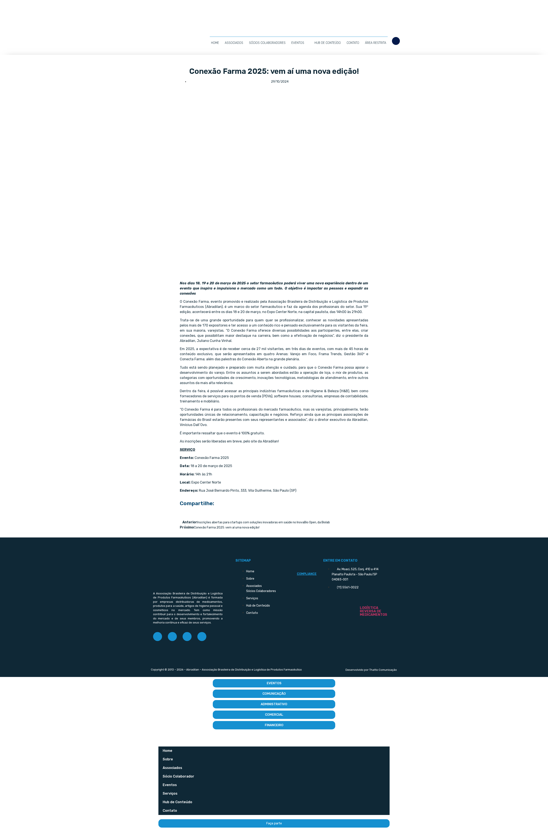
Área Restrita (375, 43)
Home (215, 43)
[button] (396, 41)
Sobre (168, 759)
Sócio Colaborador (178, 776)
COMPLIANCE (307, 574)
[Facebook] (157, 636)
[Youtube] (201, 636)
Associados (234, 43)
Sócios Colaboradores (267, 43)
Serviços (170, 793)
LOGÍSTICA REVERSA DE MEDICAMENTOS (373, 611)
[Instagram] (172, 636)
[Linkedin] (187, 636)
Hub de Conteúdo (327, 43)
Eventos (297, 43)
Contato (353, 43)
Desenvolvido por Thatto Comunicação (371, 669)
